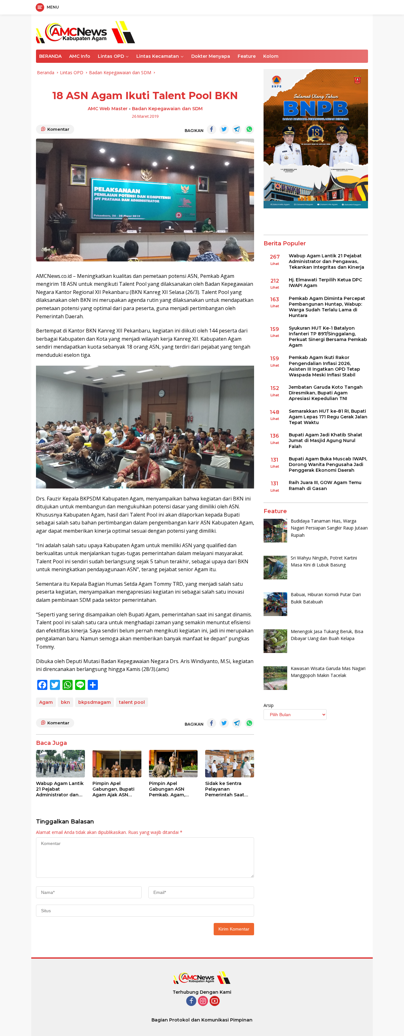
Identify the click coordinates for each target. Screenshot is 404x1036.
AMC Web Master (108, 108)
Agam (46, 702)
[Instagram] (203, 1001)
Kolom (270, 56)
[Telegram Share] (236, 129)
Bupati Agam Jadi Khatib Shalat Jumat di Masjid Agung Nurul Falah (325, 440)
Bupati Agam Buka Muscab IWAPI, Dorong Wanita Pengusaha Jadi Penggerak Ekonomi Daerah (328, 464)
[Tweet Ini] (224, 129)
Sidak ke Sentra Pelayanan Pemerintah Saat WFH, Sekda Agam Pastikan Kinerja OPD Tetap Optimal (227, 789)
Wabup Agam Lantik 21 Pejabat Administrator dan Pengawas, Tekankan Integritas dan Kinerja (60, 789)
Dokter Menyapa (210, 56)
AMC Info (79, 56)
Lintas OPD (111, 56)
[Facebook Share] (211, 129)
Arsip (269, 705)
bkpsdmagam (94, 702)
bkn (65, 702)
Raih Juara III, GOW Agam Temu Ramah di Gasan (325, 485)
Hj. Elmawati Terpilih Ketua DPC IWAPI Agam (325, 282)
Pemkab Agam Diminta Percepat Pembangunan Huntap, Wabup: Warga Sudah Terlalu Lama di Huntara (327, 307)
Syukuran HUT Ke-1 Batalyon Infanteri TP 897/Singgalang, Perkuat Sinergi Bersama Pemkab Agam (328, 336)
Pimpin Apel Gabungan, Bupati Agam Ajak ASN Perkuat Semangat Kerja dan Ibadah (114, 789)
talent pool (132, 702)
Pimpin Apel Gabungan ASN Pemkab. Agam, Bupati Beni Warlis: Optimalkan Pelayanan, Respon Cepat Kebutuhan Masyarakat (171, 789)
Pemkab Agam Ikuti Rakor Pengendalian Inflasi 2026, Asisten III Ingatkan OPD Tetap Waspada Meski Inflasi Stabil (324, 366)
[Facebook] (191, 1001)
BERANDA (50, 56)
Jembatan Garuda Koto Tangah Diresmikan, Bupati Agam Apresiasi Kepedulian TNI (326, 392)
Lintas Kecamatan (157, 56)
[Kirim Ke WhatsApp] (249, 129)
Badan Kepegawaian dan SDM (167, 108)
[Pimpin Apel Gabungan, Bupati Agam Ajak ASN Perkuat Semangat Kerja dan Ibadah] (116, 763)
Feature (247, 56)
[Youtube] (215, 1001)
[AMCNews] (85, 31)
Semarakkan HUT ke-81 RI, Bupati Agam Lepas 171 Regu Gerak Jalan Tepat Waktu (328, 416)
